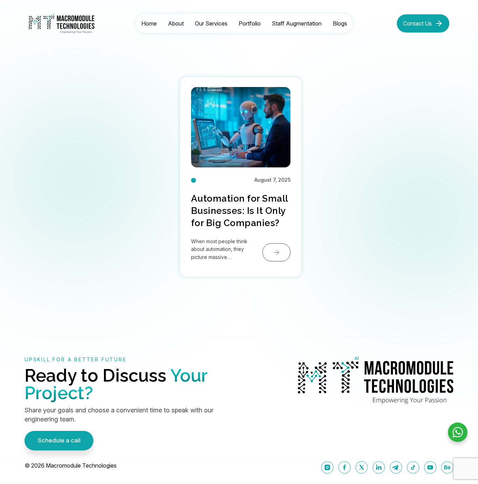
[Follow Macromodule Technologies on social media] (327, 467)
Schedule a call (59, 440)
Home (149, 23)
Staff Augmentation (297, 23)
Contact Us (417, 23)
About (176, 23)
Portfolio (250, 23)
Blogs (340, 23)
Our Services (211, 23)
